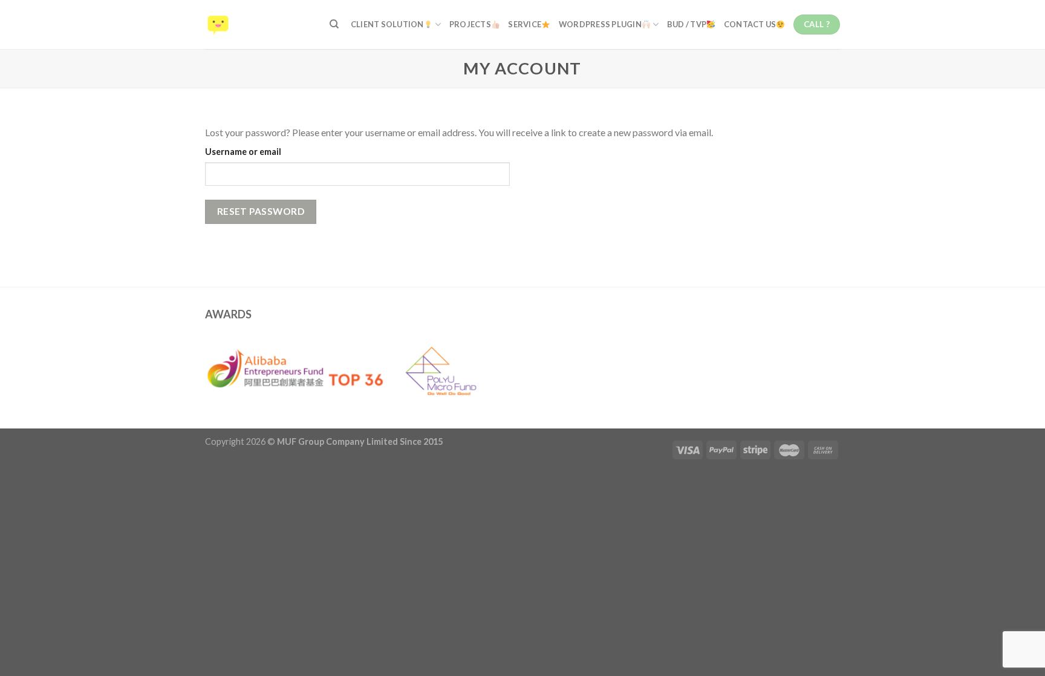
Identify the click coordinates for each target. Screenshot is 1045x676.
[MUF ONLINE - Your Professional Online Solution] (258, 24)
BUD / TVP (686, 24)
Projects (470, 24)
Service (524, 24)
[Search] (334, 24)
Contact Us (750, 24)
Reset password (261, 211)
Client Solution (387, 24)
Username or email (243, 151)
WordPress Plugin (600, 24)
